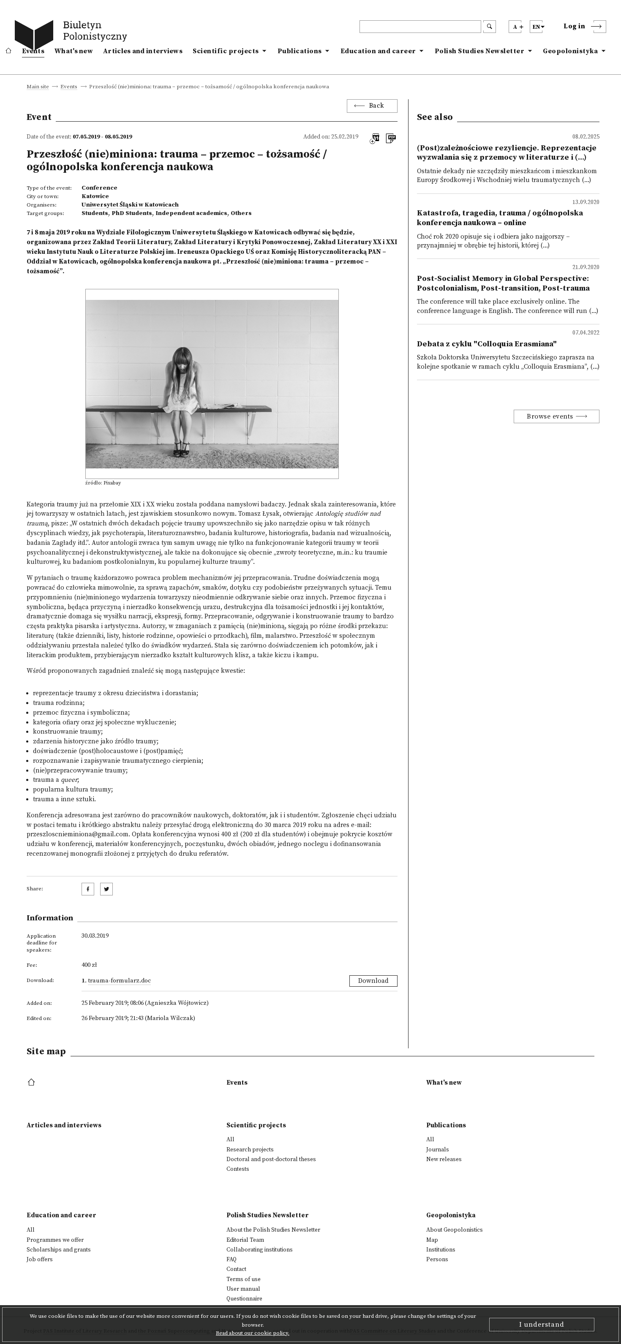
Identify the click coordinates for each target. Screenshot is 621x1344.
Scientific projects (226, 51)
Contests (237, 1169)
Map (432, 1240)
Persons (437, 1259)
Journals (437, 1150)
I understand (541, 1324)
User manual (243, 1289)
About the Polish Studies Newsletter (273, 1230)
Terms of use (243, 1279)
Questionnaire (244, 1299)
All (230, 1139)
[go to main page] (73, 37)
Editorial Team (245, 1240)
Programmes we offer (55, 1240)
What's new (73, 51)
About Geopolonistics (454, 1230)
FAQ (231, 1259)
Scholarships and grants (59, 1250)
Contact (236, 1269)
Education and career (378, 51)
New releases (444, 1159)
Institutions (440, 1250)
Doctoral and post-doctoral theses (271, 1159)
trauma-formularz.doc (119, 981)
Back (376, 106)
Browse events (550, 416)
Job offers (40, 1259)
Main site (38, 87)
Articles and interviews (142, 51)
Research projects (250, 1150)
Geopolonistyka (570, 51)
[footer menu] (32, 1083)
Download (373, 981)
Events (33, 51)
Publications (300, 51)
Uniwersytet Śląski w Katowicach (130, 205)
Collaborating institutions (259, 1250)
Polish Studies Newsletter (480, 51)
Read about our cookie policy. (252, 1333)
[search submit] (489, 26)
